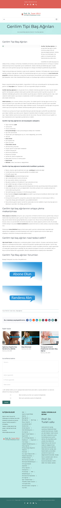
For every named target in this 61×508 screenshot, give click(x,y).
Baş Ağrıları (26, 32)
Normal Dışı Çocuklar (28, 459)
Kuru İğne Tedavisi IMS (28, 454)
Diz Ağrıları (25, 432)
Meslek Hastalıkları (27, 456)
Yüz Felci (24, 487)
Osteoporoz (25, 469)
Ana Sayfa (20, 32)
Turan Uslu (17, 500)
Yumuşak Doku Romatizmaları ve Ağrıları (29, 484)
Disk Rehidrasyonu (27, 430)
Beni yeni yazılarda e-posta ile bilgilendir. (30, 398)
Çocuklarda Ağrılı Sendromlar (27, 425)
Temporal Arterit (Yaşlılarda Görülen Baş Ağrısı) (49, 349)
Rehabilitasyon (26, 473)
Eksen (40, 500)
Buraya (4, 259)
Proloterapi (25, 471)
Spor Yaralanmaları (27, 479)
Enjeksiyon (25, 440)
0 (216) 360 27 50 (11, 426)
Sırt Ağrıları (25, 477)
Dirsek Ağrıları (26, 428)
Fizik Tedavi (25, 442)
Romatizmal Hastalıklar (28, 475)
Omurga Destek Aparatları (26, 464)
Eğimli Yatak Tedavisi (28, 434)
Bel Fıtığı (33, 420)
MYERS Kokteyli (26, 458)
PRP (32, 471)
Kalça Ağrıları (25, 446)
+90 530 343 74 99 (11, 428)
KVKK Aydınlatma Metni (48, 500)
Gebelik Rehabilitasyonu (28, 444)
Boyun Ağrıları (26, 422)
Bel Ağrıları (25, 420)
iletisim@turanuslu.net (8, 432)
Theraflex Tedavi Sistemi (28, 481)
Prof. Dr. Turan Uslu (10, 310)
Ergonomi (33, 440)
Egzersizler (25, 436)
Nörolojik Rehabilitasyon (29, 461)
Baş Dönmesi (26, 347)
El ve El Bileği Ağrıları (28, 438)
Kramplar (24, 452)
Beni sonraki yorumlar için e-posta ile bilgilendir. (32, 395)
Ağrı (23, 412)
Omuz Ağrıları (26, 467)
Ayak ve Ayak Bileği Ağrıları (27, 415)
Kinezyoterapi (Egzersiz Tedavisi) (28, 449)
